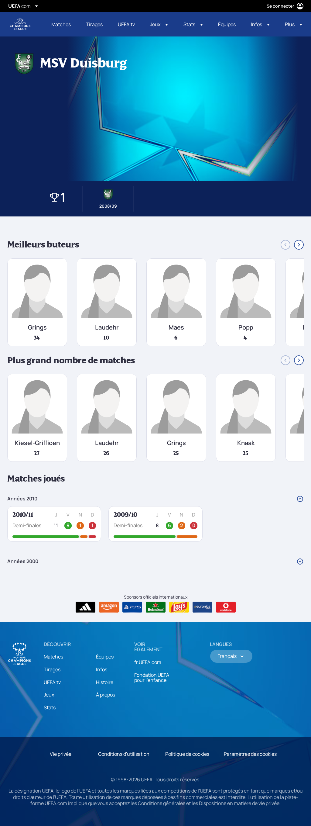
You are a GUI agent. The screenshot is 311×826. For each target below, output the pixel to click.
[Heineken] (156, 607)
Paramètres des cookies (250, 754)
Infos (101, 669)
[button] (159, 24)
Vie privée (60, 754)
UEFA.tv (52, 682)
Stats (50, 707)
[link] (61, 24)
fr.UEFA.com (147, 662)
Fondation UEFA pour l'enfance (151, 678)
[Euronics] (202, 607)
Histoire (104, 682)
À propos (105, 694)
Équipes (105, 656)
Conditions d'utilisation (123, 754)
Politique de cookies (187, 754)
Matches (53, 656)
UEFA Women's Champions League (20, 24)
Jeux (49, 694)
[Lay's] (179, 607)
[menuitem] (61, 24)
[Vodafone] (226, 607)
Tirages (52, 669)
